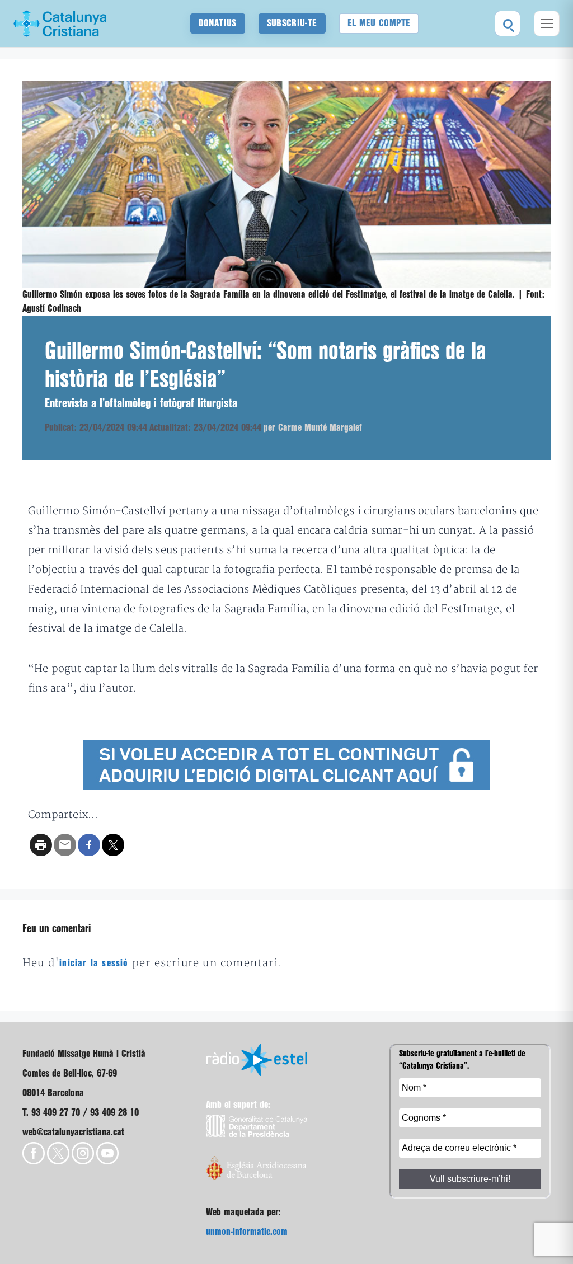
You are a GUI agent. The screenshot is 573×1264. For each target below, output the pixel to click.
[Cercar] (507, 23)
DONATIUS (218, 23)
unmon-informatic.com (247, 1232)
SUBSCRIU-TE (292, 23)
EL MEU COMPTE (379, 23)
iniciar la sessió (93, 963)
